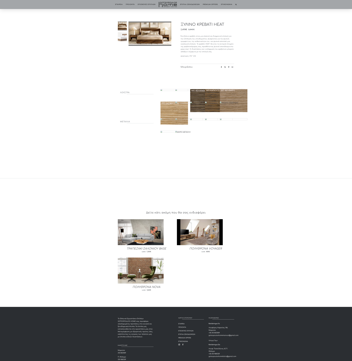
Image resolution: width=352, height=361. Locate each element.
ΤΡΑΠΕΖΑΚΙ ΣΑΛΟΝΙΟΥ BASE (146, 248)
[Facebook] (221, 67)
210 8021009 (122, 353)
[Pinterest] (229, 67)
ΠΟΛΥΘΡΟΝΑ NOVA (146, 287)
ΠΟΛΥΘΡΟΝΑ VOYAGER (205, 248)
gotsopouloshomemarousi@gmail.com (223, 335)
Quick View (140, 232)
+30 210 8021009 (214, 333)
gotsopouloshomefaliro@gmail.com (222, 356)
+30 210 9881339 (214, 354)
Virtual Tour (213, 340)
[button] (238, 4)
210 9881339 (122, 359)
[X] (225, 67)
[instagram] (179, 344)
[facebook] (183, 344)
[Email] (232, 67)
